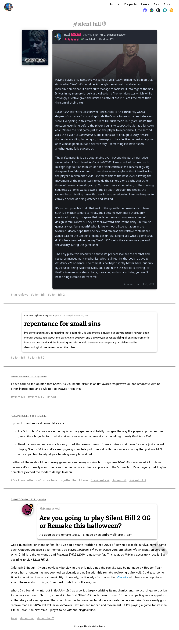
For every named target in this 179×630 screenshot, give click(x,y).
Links (145, 4)
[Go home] (8, 7)
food (52, 397)
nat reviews (20, 295)
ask (15, 618)
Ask (156, 4)
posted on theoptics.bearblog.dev (56, 315)
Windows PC (106, 39)
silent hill (39, 295)
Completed (88, 39)
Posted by (28, 376)
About (168, 4)
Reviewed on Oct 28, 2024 (138, 284)
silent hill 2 (57, 295)
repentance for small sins (62, 323)
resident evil (100, 480)
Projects (130, 4)
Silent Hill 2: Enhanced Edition (109, 34)
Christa (122, 577)
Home (114, 4)
